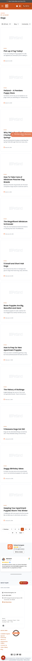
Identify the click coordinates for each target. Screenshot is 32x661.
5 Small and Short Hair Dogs (14, 264)
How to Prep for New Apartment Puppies (13, 348)
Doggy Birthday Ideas (14, 468)
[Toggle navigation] (2, 6)
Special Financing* (3, 636)
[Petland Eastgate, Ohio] (6, 6)
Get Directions (7, 602)
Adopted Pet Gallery (4, 642)
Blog (2, 649)
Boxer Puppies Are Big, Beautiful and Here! (14, 306)
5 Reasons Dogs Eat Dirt (14, 429)
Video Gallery (4, 647)
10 (12, 533)
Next (20, 533)
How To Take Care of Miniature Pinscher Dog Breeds (14, 179)
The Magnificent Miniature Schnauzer (15, 222)
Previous (6, 529)
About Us (3, 639)
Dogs (5, 48)
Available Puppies (5, 634)
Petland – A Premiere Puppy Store (13, 91)
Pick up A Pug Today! (13, 51)
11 (16, 533)
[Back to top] (30, 583)
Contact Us (4, 645)
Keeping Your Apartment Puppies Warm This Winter (16, 509)
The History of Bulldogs (14, 389)
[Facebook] (3, 626)
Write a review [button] (19, 552)
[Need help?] (3, 657)
